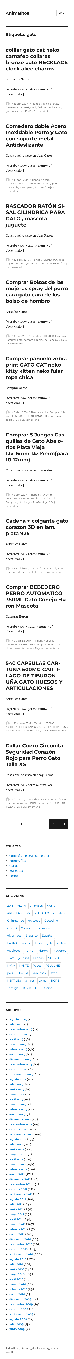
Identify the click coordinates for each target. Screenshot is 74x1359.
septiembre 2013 (21, 1074)
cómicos (44, 928)
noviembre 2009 (21, 1304)
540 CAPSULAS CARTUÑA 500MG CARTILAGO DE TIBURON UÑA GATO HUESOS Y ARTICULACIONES (34, 675)
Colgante (57, 568)
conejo (51, 644)
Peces (37, 965)
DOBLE (45, 183)
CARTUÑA (62, 726)
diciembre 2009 (20, 1299)
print (51, 416)
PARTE (24, 965)
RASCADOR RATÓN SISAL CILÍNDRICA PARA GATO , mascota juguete (35, 215)
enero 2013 (17, 1114)
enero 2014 (17, 1054)
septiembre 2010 (21, 1254)
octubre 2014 (18, 1034)
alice (46, 103)
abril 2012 (16, 1159)
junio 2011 (16, 1209)
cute (58, 107)
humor (29, 950)
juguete (10, 263)
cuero (19, 803)
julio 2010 (16, 1264)
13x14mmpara (14, 498)
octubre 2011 (18, 1189)
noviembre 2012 (20, 1124)
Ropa (58, 416)
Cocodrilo (51, 920)
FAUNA (12, 943)
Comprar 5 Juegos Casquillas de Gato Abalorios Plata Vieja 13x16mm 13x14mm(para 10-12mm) (37, 447)
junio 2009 (17, 1329)
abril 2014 (16, 1039)
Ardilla (51, 905)
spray (55, 339)
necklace (17, 111)
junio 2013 (16, 1089)
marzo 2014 (17, 1044)
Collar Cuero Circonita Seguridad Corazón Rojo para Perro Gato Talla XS (34, 755)
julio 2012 (16, 1144)
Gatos (13, 865)
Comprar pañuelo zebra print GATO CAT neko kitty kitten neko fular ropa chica (36, 367)
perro (30, 187)
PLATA (37, 502)
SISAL (56, 263)
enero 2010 (17, 1294)
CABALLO (42, 913)
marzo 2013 (17, 1104)
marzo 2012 (17, 1164)
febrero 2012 (18, 1169)
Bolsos (56, 335)
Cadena (46, 568)
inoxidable (12, 187)
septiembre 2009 (21, 1314)
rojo (47, 803)
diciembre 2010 (20, 1239)
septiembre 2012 (21, 1134)
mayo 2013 (16, 1094)
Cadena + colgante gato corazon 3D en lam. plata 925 (37, 527)
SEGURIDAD (57, 803)
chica (45, 412)
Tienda (36, 103)
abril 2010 (16, 1279)
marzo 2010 (17, 1284)
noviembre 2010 (20, 1244)
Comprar (11, 339)
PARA (30, 263)
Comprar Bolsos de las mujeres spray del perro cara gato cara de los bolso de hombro (37, 291)
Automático (13, 644)
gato (8, 111)
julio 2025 (16, 1024)
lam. (25, 572)
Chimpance (15, 920)
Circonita (50, 799)
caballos (59, 913)
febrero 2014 (18, 1049)
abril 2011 (16, 1219)
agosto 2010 (17, 1259)
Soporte (39, 187)
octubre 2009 (18, 1309)
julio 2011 (15, 1204)
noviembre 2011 (20, 1184)
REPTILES (14, 980)
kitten (15, 416)
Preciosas (39, 973)
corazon (10, 572)
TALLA (9, 806)
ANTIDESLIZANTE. (16, 183)
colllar (51, 107)
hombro (28, 339)
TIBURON (27, 730)
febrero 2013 (18, 1109)
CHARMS (24, 107)
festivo (26, 943)
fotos (38, 943)
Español (47, 935)
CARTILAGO (48, 726)
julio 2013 (16, 1084)
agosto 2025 (18, 1019)
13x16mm (28, 498)
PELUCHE (53, 965)
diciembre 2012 (20, 1119)
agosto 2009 (18, 1319)
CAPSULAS (34, 726)
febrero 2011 (18, 1229)
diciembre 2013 (20, 1059)
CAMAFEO (12, 107)
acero (46, 179)
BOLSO (46, 335)
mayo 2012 (17, 1154)
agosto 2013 (17, 1079)
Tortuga (12, 988)
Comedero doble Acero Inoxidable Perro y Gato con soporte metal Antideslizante (36, 135)
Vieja (45, 502)
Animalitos (17, 13)
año (28, 913)
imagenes (59, 950)
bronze (54, 103)
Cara (63, 335)
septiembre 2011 (20, 1194)
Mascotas (16, 870)
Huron (9, 648)
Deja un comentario (27, 419)
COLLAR (62, 799)
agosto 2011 (17, 1199)
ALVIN (21, 905)
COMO (12, 928)
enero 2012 (17, 1174)
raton (49, 263)
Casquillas (53, 498)
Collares (42, 107)
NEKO (27, 111)
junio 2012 (16, 1149)
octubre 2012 (18, 1129)
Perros (13, 875)
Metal (22, 187)
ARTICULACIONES (16, 726)
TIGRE (55, 980)
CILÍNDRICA (50, 259)
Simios (30, 980)
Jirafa (10, 958)
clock (33, 107)
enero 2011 (16, 1234)
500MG (50, 723)
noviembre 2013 (20, 1064)
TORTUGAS (30, 988)
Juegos (28, 502)
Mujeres (38, 339)
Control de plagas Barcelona (29, 855)
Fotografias (17, 860)
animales (36, 905)
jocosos (23, 958)
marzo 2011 (17, 1224)
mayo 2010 (17, 1274)
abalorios (40, 498)
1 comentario (41, 111)
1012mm (47, 494)
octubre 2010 (18, 1249)
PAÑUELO (41, 416)
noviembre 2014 (20, 1029)
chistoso (34, 920)
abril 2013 (16, 1099)
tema (43, 980)
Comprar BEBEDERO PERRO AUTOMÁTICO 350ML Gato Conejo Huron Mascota (37, 596)
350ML (50, 640)
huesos (16, 730)
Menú (62, 13)
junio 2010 (16, 1269)
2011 (10, 905)
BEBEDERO (28, 644)
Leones (38, 958)
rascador (40, 263)
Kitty (23, 416)
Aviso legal (28, 1348)
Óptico (47, 988)
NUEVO (53, 958)
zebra (9, 419)
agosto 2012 (17, 1139)
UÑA (36, 730)
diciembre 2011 (19, 1179)
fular (63, 412)
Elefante (32, 935)
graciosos (13, 950)
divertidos (14, 935)
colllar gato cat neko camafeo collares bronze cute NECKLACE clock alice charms (37, 59)
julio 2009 (16, 1324)
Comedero (34, 183)
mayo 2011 (16, 1214)
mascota (21, 263)
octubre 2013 (18, 1069)
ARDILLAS (14, 913)
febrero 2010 (18, 1289)
